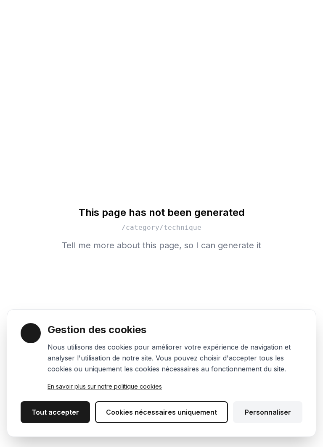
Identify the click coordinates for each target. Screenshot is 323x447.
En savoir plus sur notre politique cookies (105, 386)
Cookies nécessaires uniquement (161, 412)
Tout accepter (55, 412)
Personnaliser (268, 412)
